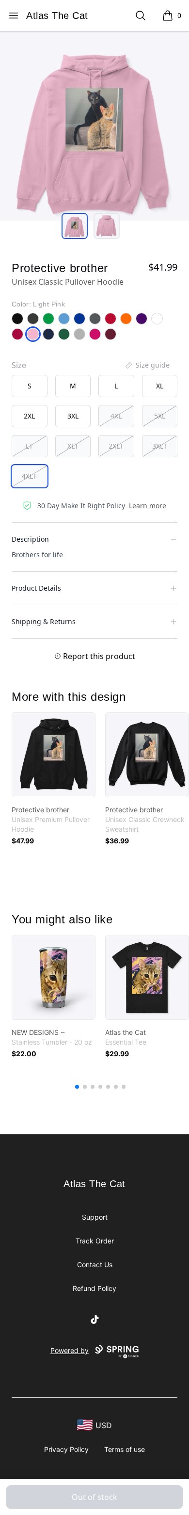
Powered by (69, 1350)
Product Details (36, 588)
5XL (159, 415)
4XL (116, 415)
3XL (73, 415)
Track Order (95, 1241)
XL (159, 385)
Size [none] (19, 365)
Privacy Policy (66, 1449)
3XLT (159, 446)
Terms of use (124, 1449)
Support (95, 1217)
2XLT (116, 446)
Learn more (147, 505)
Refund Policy (94, 1288)
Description (30, 539)
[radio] (29, 386)
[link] (53, 755)
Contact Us (94, 1264)
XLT (73, 446)
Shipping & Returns (44, 621)
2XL (29, 415)
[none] (147, 365)
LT (29, 446)
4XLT (29, 476)
